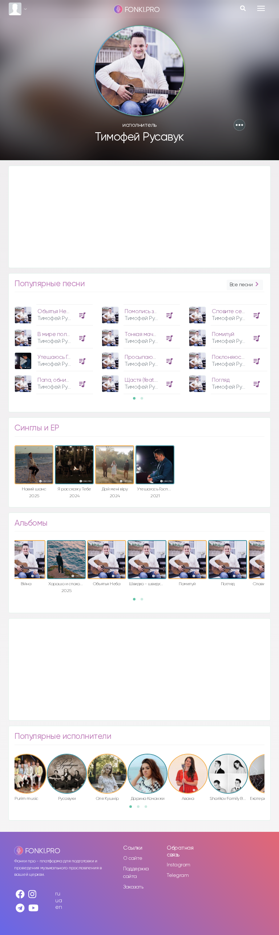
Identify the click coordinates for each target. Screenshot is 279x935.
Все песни (241, 284)
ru (57, 893)
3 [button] (148, 809)
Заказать (133, 887)
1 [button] (136, 400)
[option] (52, 346)
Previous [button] (5, 315)
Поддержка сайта (136, 872)
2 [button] (144, 400)
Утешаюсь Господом (63, 357)
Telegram (178, 875)
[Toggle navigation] (261, 8)
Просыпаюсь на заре (152, 357)
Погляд (220, 380)
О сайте (132, 858)
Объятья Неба (55, 311)
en (58, 907)
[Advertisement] (139, 217)
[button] (239, 125)
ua (58, 900)
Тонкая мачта (142, 334)
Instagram (178, 864)
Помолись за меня (148, 311)
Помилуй (223, 334)
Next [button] (273, 315)
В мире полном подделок (69, 334)
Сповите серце (232, 311)
